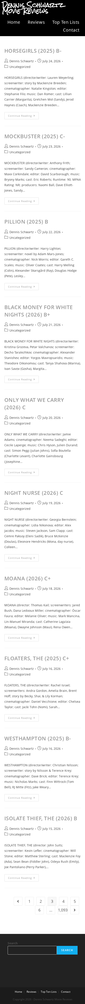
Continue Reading (23, 114)
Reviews (36, 22)
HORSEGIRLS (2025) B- (33, 50)
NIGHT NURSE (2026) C (33, 492)
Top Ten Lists (66, 22)
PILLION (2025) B (26, 221)
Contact (71, 30)
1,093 (63, 910)
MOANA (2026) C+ (27, 578)
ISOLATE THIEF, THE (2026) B (40, 818)
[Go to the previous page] (18, 901)
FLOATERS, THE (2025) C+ (36, 658)
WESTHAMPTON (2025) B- (37, 738)
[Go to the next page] (74, 910)
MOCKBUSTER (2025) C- (34, 136)
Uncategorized (20, 67)
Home (13, 22)
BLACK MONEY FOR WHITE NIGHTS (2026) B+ (38, 310)
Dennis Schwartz (21, 61)
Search (13, 943)
